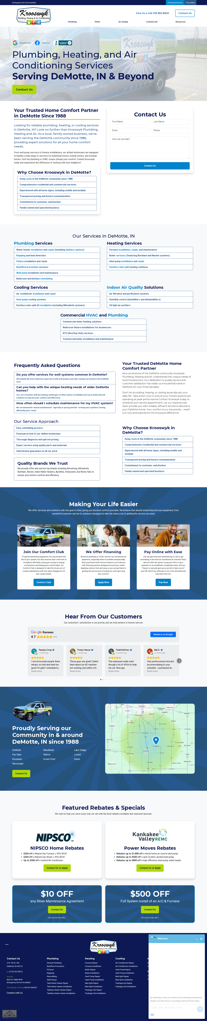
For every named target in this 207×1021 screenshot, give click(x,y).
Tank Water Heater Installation (59, 986)
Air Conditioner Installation (126, 966)
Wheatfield (48, 750)
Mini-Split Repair (92, 983)
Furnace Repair (91, 963)
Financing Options (175, 2)
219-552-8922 (152, 13)
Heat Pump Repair (92, 976)
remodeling (46, 278)
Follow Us (46, 43)
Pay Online (190, 2)
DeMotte (16, 750)
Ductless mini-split (119, 267)
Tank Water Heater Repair (57, 983)
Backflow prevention (27, 267)
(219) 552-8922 (16, 971)
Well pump (21, 273)
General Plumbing (54, 963)
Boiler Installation (92, 973)
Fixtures (50, 969)
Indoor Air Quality (125, 287)
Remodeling (52, 976)
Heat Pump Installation (94, 980)
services (121, 255)
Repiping (20, 255)
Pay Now (163, 582)
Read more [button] (36, 671)
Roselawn (17, 759)
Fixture (20, 261)
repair (51, 249)
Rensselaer (18, 763)
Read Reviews (25, 43)
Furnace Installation (93, 966)
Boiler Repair (90, 969)
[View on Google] (34, 651)
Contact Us (185, 13)
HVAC (92, 315)
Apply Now (103, 582)
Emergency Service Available (24, 2)
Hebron (46, 754)
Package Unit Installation (95, 993)
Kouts (77, 759)
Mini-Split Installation (93, 986)
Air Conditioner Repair (124, 963)
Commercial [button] (151, 22)
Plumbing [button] (72, 22)
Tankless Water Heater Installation (61, 993)
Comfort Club (44, 582)
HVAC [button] (97, 22)
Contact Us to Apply (57, 868)
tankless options (74, 249)
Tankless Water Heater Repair (59, 990)
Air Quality (123, 22)
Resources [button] (181, 22)
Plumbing (24, 243)
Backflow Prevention (55, 966)
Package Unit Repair (93, 990)
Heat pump (22, 299)
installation (37, 249)
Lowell (77, 754)
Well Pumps (52, 980)
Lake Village (80, 750)
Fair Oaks (17, 754)
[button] (27, 660)
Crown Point (49, 759)
